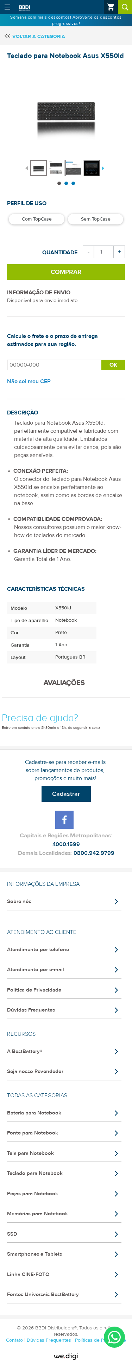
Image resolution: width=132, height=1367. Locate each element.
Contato (15, 1340)
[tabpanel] (39, 164)
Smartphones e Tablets (34, 1254)
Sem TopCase (96, 219)
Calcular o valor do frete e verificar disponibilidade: (54, 365)
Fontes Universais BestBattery (43, 1294)
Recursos (21, 1034)
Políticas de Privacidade (100, 1340)
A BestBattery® (24, 1051)
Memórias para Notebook (37, 1213)
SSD (12, 1234)
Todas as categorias (37, 1095)
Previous (26, 167)
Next (102, 167)
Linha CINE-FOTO (28, 1274)
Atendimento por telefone (38, 949)
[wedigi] (66, 1356)
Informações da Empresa (43, 884)
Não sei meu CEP (29, 381)
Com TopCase (37, 219)
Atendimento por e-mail (35, 969)
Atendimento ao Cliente (41, 932)
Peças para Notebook (32, 1193)
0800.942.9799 (94, 853)
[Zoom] (38, 168)
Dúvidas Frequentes (31, 1010)
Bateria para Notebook (34, 1113)
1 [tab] (59, 183)
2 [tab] (66, 183)
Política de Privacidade (34, 990)
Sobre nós (19, 901)
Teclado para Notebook (35, 1173)
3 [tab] (73, 183)
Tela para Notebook (30, 1153)
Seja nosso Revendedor (35, 1071)
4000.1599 (66, 844)
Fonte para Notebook (32, 1133)
